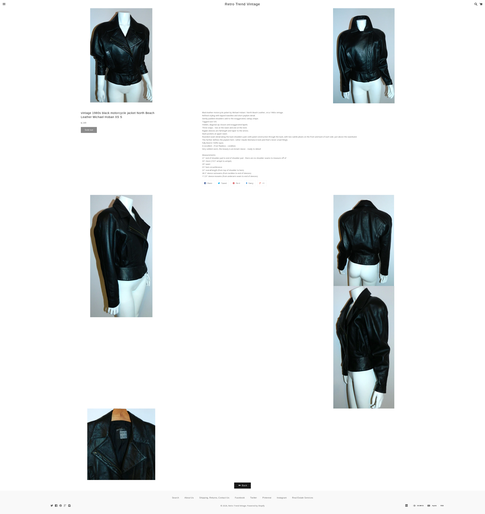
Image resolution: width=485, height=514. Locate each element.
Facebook (240, 498)
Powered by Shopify (256, 505)
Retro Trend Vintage (242, 4)
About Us (189, 498)
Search (175, 498)
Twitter (253, 498)
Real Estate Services (302, 498)
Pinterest (266, 498)
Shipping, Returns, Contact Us (214, 498)
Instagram (282, 498)
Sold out (89, 130)
